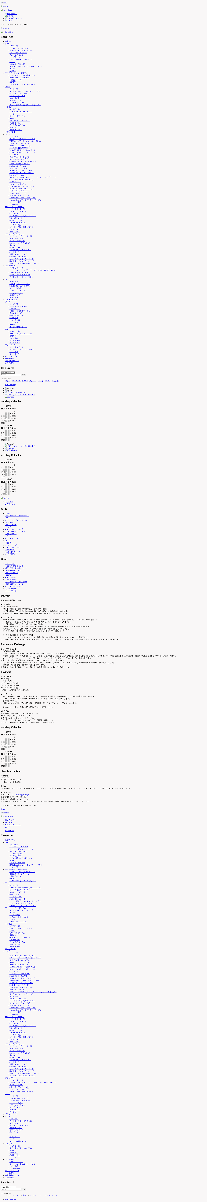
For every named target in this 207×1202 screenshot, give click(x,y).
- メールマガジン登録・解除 (16, 582)
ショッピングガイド (13, 825)
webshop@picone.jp (22, 795)
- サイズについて (11, 573)
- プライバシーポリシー (14, 586)
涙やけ (25, 381)
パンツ (47, 381)
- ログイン (9, 575)
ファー (7, 381)
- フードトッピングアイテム (16, 520)
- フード (8, 518)
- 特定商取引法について (14, 584)
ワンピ (40, 381)
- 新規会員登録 (10, 579)
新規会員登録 (10, 820)
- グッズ (8, 541)
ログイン (8, 822)
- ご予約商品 (10, 554)
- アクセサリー (10, 534)
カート (7, 827)
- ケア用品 (9, 522)
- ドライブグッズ (11, 538)
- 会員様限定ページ (12, 552)
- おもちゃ (9, 543)
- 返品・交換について (13, 570)
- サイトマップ (10, 591)
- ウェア (8, 527)
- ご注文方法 (10, 564)
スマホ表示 (10, 504)
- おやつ (8, 513)
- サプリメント (10, 525)
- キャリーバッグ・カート (15, 531)
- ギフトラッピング (12, 547)
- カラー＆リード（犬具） (15, 529)
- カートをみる (10, 577)
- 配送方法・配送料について (16, 568)
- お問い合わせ (10, 589)
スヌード (32, 381)
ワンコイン (16, 381)
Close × (3, 809)
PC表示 (10, 502)
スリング (55, 381)
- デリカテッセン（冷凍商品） (17, 516)
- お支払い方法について (14, 566)
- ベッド (8, 536)
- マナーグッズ (10, 545)
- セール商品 (10, 550)
